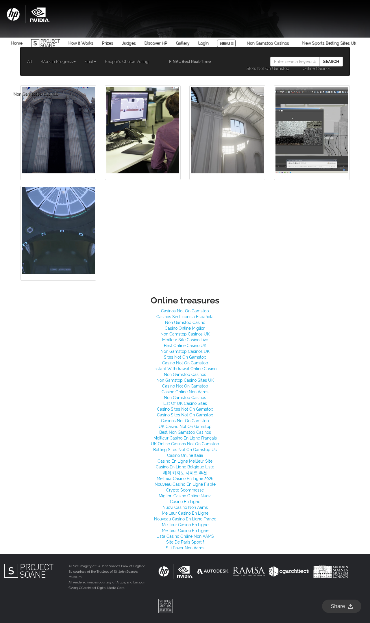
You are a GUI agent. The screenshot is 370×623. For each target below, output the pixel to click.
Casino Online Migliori (185, 328)
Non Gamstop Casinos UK (185, 334)
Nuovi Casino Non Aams (185, 507)
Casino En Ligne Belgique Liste (185, 467)
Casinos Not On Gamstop (185, 311)
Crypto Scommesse (185, 490)
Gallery (182, 43)
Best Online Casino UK (185, 345)
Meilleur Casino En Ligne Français (185, 438)
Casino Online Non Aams (185, 392)
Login (203, 43)
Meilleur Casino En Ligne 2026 (185, 478)
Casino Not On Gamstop (185, 363)
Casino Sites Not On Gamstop (185, 409)
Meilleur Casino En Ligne (185, 513)
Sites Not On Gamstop (185, 357)
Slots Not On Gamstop (268, 68)
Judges (129, 43)
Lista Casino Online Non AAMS (185, 536)
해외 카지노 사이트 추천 (185, 472)
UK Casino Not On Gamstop (185, 426)
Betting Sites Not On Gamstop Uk (185, 449)
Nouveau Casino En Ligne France (185, 519)
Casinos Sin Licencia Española (185, 316)
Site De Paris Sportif (185, 542)
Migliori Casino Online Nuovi (185, 496)
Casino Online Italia (185, 455)
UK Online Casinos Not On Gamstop (185, 444)
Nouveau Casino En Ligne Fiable (185, 484)
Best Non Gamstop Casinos (185, 432)
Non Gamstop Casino (185, 322)
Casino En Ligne (185, 501)
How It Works (80, 43)
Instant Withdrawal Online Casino (185, 368)
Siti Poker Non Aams (185, 548)
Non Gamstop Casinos (268, 43)
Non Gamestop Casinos (35, 94)
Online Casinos (317, 68)
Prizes (107, 43)
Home (16, 43)
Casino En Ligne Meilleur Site (185, 461)
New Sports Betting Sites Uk (329, 43)
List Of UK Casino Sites (185, 403)
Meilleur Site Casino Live (185, 340)
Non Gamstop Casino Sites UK (185, 380)
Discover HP (155, 43)
